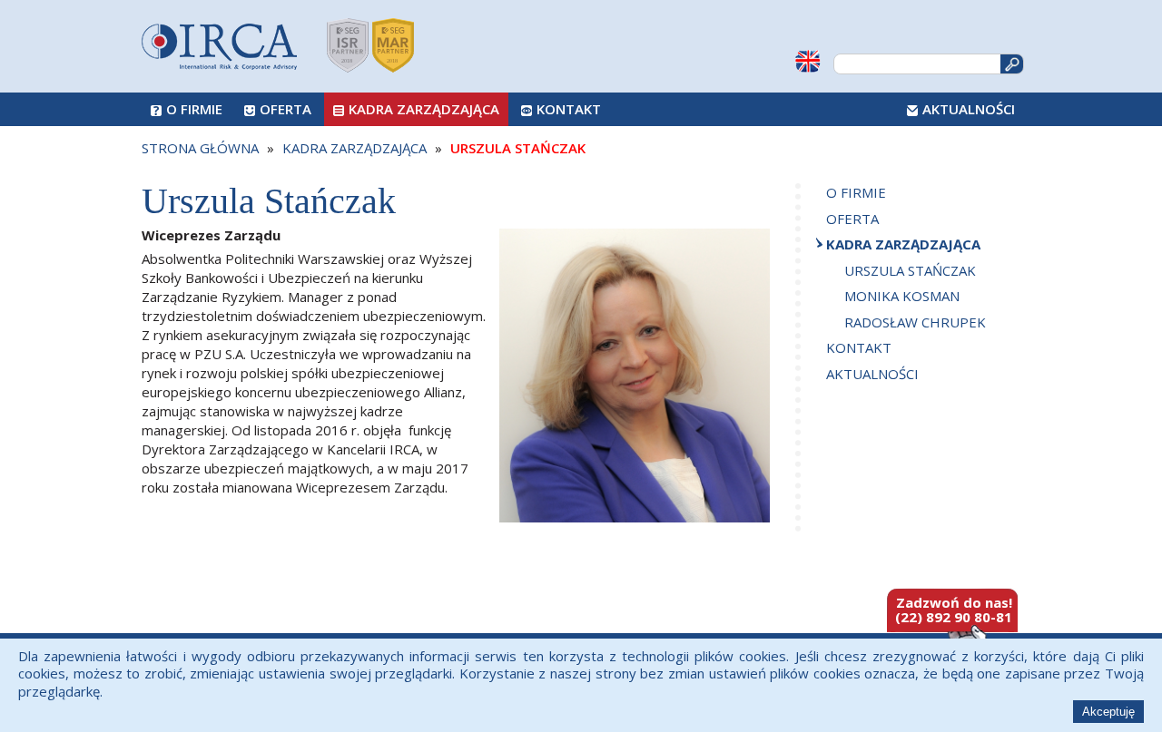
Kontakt (569, 109)
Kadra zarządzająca (424, 109)
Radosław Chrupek (915, 322)
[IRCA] (219, 42)
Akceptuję (1108, 711)
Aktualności (968, 109)
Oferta (285, 109)
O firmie (194, 109)
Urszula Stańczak (910, 270)
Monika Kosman (902, 296)
